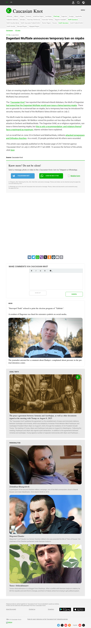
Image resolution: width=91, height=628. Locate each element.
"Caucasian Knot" (17, 102)
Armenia (28, 16)
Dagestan (64, 16)
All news (17, 30)
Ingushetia (78, 16)
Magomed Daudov (16, 536)
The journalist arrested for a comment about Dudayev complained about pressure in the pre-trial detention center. (45, 361)
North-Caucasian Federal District (30, 23)
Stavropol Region (22, 26)
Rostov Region (46, 23)
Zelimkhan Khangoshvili (19, 486)
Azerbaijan (48, 16)
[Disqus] (45, 227)
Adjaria (16, 16)
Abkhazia (9, 16)
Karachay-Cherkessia (33, 19)
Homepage (9, 30)
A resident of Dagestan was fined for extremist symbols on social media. (37, 314)
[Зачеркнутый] (45, 271)
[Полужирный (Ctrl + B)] (31, 271)
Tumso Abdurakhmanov (19, 585)
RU (7, 2)
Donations (51, 609)
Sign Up (38, 293)
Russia (54, 23)
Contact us (32, 609)
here (12, 150)
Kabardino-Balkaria (12, 19)
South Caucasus (63, 23)
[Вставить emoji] (50, 271)
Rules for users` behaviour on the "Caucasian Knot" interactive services (47, 619)
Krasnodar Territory (47, 19)
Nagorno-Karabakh (60, 19)
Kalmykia (22, 19)
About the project (11, 609)
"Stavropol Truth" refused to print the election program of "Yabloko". (36, 308)
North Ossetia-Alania (13, 23)
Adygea (22, 16)
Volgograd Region (34, 26)
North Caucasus (73, 19)
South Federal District (76, 23)
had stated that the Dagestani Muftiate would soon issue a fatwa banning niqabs (41, 105)
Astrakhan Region (38, 16)
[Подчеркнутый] (40, 271)
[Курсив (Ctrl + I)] (36, 271)
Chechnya (56, 16)
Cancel (74, 294)
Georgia (71, 16)
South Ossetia (11, 26)
